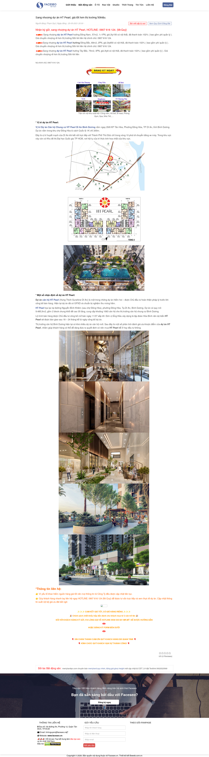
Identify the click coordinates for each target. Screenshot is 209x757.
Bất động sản (85, 5)
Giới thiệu (71, 5)
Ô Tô (97, 5)
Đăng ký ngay (104, 702)
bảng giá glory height (115, 668)
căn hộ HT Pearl (50, 299)
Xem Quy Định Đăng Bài (159, 23)
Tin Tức (140, 5)
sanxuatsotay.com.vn (46, 751)
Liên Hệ (150, 5)
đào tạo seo (75, 739)
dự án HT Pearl (65, 34)
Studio (116, 5)
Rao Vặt (106, 5)
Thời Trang (127, 5)
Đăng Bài (168, 5)
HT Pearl (40, 307)
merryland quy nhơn (96, 668)
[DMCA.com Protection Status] (53, 743)
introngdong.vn (43, 747)
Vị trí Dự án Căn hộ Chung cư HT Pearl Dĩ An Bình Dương (65, 127)
